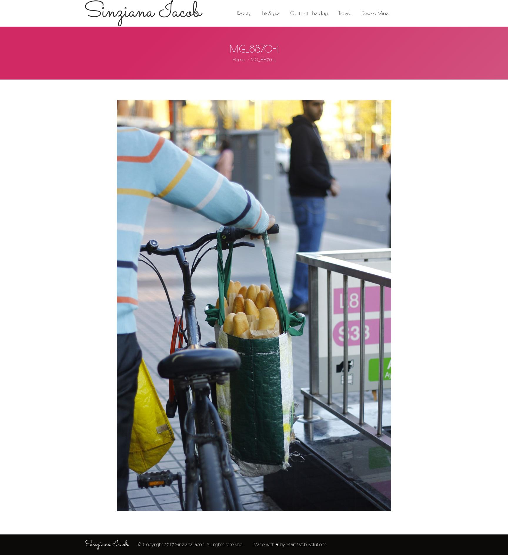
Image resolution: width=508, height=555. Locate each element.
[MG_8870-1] (254, 305)
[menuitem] (244, 13)
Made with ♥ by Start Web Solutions (289, 544)
